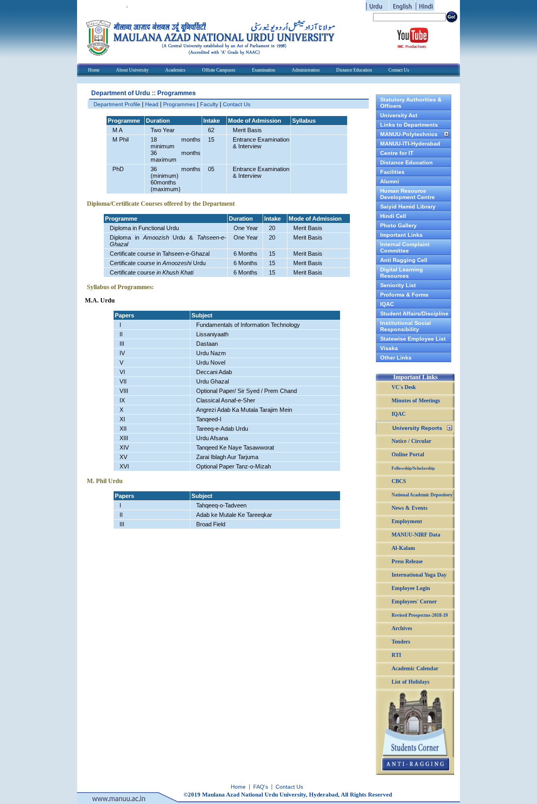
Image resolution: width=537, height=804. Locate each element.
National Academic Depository (422, 495)
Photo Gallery (398, 225)
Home (93, 70)
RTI (396, 655)
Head (151, 104)
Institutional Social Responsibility (405, 326)
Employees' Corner (414, 602)
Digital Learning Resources (401, 272)
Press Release (407, 561)
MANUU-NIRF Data (416, 535)
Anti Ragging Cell (403, 260)
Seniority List (398, 285)
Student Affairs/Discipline (414, 313)
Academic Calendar (415, 668)
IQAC (387, 304)
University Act (398, 115)
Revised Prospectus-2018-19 (420, 615)
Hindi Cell (393, 216)
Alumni (389, 181)
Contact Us (398, 70)
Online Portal (408, 454)
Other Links (396, 357)
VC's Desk (404, 387)
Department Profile (117, 104)
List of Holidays (410, 682)
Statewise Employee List (413, 339)
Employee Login (411, 588)
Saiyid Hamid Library (408, 206)
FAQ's (260, 787)
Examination (263, 70)
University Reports (417, 428)
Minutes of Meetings (416, 401)
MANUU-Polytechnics (409, 134)
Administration (306, 70)
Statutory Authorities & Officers (410, 102)
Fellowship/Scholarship (413, 468)
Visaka (389, 348)
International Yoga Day (419, 575)
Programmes (179, 104)
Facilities (392, 172)
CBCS (399, 481)
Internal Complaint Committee (405, 247)
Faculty (209, 104)
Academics (175, 70)
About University (132, 70)
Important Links (401, 235)
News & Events (409, 508)
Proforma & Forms (404, 294)
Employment (407, 521)
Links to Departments (409, 125)
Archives (402, 628)
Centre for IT (397, 153)
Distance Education (354, 70)
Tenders (401, 642)
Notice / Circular (411, 441)
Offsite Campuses (218, 70)
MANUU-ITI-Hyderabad (410, 143)
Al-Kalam (403, 548)
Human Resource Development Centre (407, 194)
